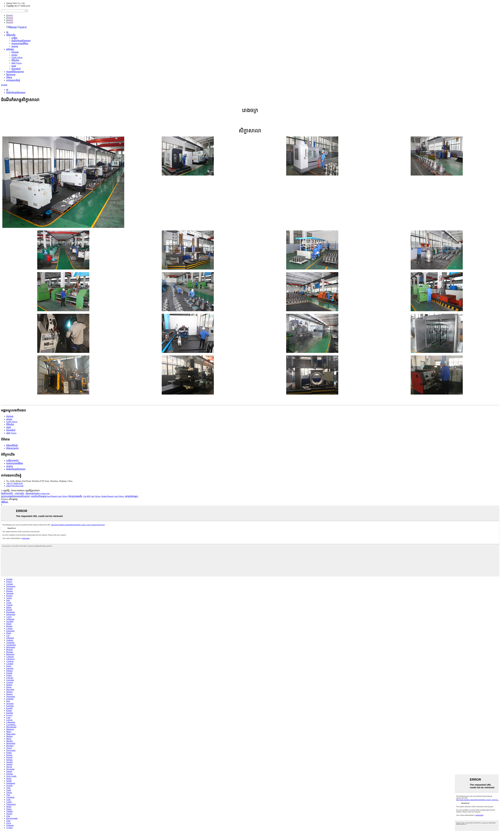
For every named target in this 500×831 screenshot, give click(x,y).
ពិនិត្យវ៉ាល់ (15, 60)
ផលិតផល (10, 49)
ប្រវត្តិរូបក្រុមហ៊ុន (12, 460)
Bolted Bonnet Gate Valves (112, 496)
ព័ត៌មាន (9, 77)
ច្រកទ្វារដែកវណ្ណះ (131, 496)
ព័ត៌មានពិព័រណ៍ (12, 445)
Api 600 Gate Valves (91, 496)
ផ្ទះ (7, 32)
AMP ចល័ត (19, 493)
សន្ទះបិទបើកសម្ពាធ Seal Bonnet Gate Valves (49, 496)
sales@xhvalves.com (14, 486)
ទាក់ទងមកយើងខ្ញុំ (13, 80)
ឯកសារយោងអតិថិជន (19, 43)
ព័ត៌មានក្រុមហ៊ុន (12, 448)
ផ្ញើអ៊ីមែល (4, 502)
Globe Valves (17, 57)
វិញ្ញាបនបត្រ (10, 74)
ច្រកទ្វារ (14, 55)
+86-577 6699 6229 (14, 483)
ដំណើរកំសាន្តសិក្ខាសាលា (21, 41)
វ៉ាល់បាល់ (15, 52)
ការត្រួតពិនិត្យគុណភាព (15, 72)
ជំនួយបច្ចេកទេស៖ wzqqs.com (38, 493)
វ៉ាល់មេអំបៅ (16, 69)
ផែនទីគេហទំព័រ (7, 493)
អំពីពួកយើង (10, 35)
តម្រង (13, 66)
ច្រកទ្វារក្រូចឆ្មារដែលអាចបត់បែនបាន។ (15, 496)
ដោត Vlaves (16, 63)
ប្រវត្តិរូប (14, 38)
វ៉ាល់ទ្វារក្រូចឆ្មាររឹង (75, 496)
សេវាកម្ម (14, 46)
